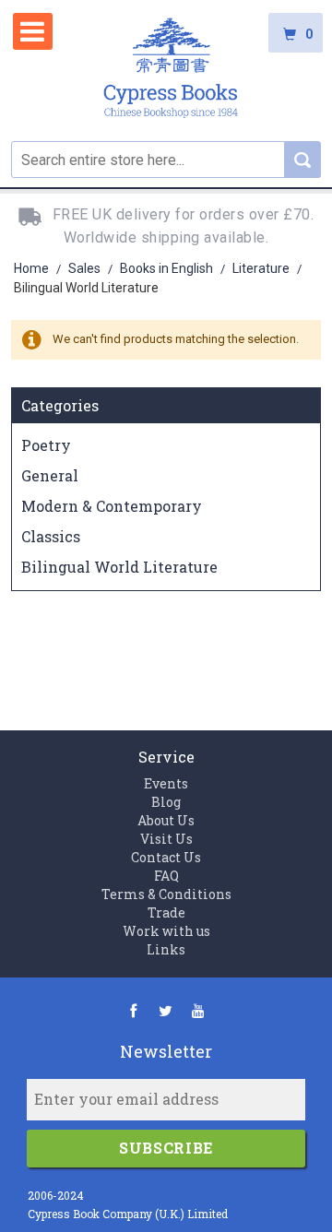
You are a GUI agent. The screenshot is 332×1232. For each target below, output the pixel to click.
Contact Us (166, 857)
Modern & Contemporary (111, 505)
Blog (166, 802)
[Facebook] (133, 1010)
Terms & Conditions (166, 894)
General (49, 475)
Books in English (168, 268)
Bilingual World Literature (119, 566)
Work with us (166, 931)
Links (166, 949)
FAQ (166, 875)
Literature (262, 268)
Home (33, 268)
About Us (166, 820)
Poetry (46, 445)
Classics (50, 536)
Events (166, 783)
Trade (166, 912)
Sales (85, 268)
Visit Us (166, 838)
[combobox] (166, 159)
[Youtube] (198, 1010)
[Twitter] (165, 1010)
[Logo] (170, 70)
